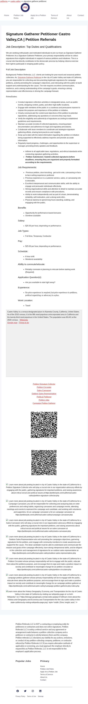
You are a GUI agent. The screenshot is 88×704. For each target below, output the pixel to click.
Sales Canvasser (44, 390)
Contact (81, 15)
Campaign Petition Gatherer (44, 403)
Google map (12, 323)
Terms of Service (54, 16)
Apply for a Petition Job (38, 16)
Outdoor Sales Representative (44, 394)
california (3, 1)
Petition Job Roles (18, 16)
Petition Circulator (44, 387)
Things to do (24, 323)
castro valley (15, 1)
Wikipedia (24, 320)
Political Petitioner (44, 397)
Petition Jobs (44, 400)
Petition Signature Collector (44, 384)
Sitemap (40, 696)
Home (6, 15)
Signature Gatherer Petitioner (29, 77)
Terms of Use (31, 696)
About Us (69, 16)
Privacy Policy (20, 696)
